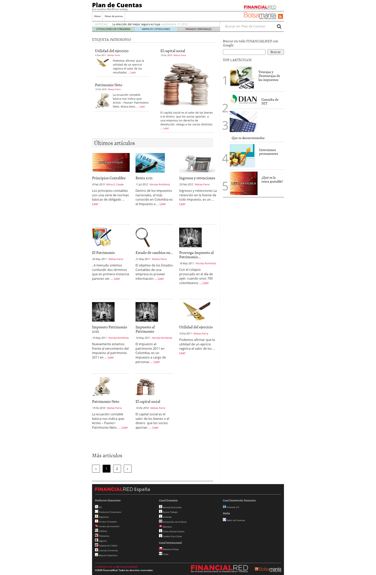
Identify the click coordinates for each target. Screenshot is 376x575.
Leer (133, 72)
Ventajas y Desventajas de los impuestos (269, 75)
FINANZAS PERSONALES (198, 29)
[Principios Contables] (111, 162)
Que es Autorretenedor (248, 137)
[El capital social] (185, 83)
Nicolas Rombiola (160, 184)
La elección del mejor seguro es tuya (136, 24)
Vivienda (167, 516)
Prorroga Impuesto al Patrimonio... (196, 254)
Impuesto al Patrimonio (145, 329)
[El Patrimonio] (102, 237)
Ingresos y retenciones (197, 178)
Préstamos (103, 535)
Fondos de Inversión (108, 526)
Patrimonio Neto (108, 85)
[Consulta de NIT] (244, 100)
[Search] (279, 26)
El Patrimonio (103, 252)
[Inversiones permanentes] (242, 156)
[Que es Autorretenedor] (244, 121)
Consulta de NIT (269, 101)
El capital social (172, 50)
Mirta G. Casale (115, 184)
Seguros (102, 540)
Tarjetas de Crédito (108, 545)
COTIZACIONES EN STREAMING (113, 29)
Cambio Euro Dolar (172, 536)
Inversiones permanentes (268, 151)
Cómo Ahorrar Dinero (173, 531)
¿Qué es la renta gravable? (272, 179)
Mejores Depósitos (108, 555)
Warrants (167, 526)
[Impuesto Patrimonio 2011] (103, 311)
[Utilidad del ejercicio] (102, 63)
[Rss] (280, 16)
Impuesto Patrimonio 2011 (109, 329)
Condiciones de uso (106, 566)
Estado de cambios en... (154, 252)
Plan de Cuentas (117, 5)
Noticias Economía (171, 507)
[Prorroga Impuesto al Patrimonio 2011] (190, 237)
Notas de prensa (114, 16)
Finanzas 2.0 (232, 507)
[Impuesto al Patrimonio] (147, 311)
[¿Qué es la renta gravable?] (244, 183)
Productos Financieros (109, 512)
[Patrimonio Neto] (102, 100)
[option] (162, 24)
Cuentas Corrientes (108, 550)
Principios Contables (109, 178)
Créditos (102, 531)
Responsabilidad (128, 566)
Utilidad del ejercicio (111, 50)
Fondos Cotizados (107, 521)
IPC (100, 507)
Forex (165, 554)
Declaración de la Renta (174, 521)
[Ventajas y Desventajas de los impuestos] (242, 78)
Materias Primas (170, 549)
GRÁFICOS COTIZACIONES (156, 29)
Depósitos (103, 516)
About (97, 16)
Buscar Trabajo (170, 512)
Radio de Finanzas (235, 520)
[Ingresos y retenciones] (197, 162)
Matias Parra (114, 55)
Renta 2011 (144, 178)
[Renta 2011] (150, 162)
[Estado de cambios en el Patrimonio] (143, 237)
